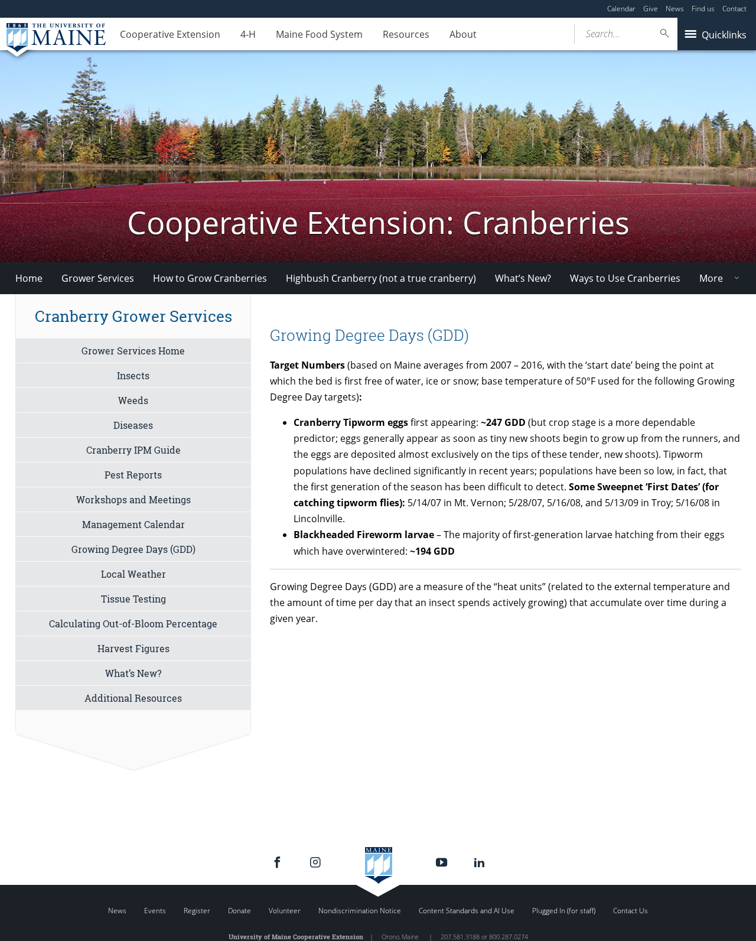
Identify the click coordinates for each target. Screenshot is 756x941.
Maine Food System (319, 34)
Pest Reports (133, 474)
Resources (406, 34)
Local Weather (133, 574)
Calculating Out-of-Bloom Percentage (133, 623)
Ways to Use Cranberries (625, 278)
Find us (703, 9)
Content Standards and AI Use (466, 911)
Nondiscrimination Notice (359, 911)
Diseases (133, 425)
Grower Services (97, 278)
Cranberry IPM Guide (133, 450)
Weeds (133, 400)
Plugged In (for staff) (563, 911)
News (675, 9)
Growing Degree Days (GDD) (133, 549)
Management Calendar (133, 524)
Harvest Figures (133, 648)
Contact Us (630, 911)
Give (650, 9)
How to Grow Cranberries (210, 278)
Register (197, 911)
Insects (133, 375)
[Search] (665, 33)
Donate (239, 911)
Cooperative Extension (170, 34)
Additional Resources (133, 698)
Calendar (621, 9)
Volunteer (285, 911)
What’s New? (523, 278)
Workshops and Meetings (133, 499)
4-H (248, 34)
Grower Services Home (133, 350)
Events (155, 911)
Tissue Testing (133, 598)
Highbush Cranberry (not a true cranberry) (381, 278)
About (463, 34)
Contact (734, 9)
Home (29, 278)
